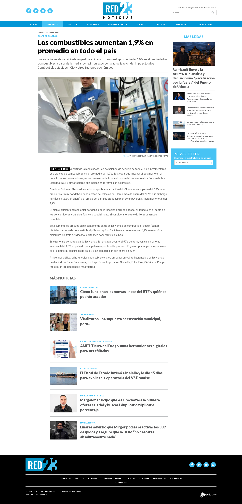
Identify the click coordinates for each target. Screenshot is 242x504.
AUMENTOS (132, 156)
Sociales (141, 24)
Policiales (93, 24)
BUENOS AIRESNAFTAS (159, 156)
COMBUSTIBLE (143, 156)
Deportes (161, 24)
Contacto (121, 482)
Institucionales (117, 24)
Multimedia (205, 24)
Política (72, 24)
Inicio (33, 24)
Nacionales (182, 24)
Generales (52, 24)
